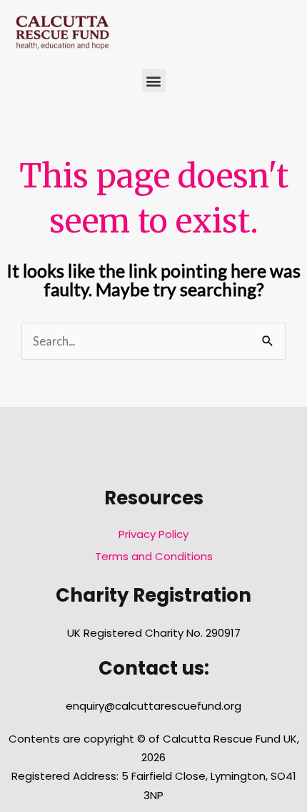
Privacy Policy (153, 534)
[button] (154, 80)
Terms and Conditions (154, 556)
